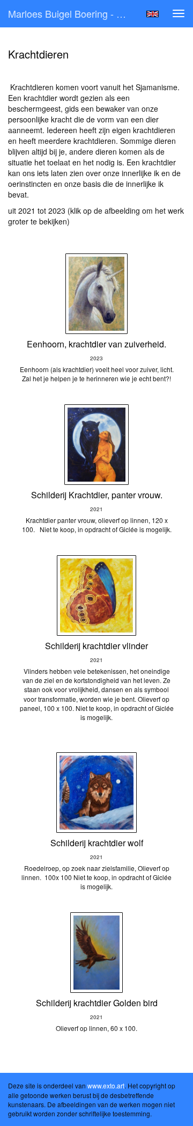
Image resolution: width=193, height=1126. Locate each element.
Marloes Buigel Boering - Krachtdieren (74, 13)
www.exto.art (105, 1085)
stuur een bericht (36, 232)
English (152, 14)
